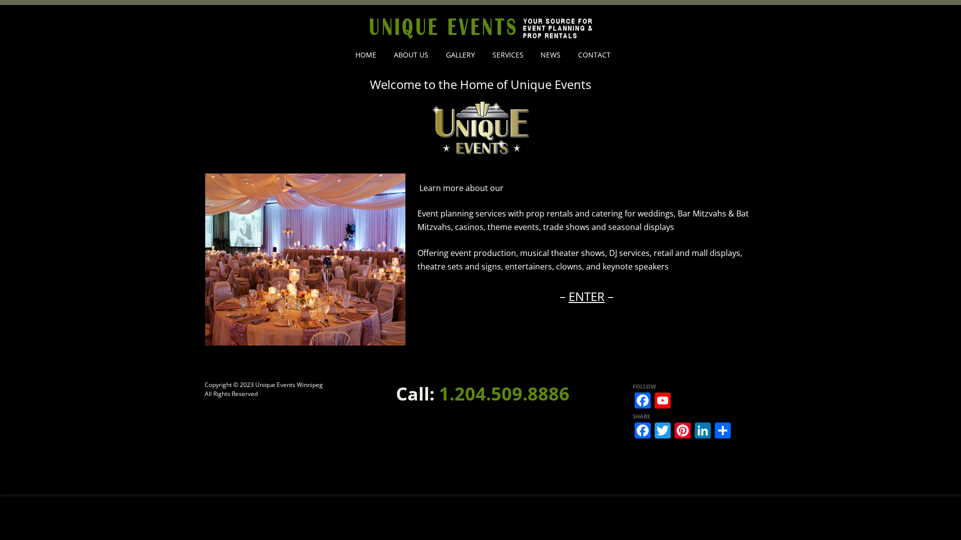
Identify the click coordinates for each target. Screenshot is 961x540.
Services (508, 55)
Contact (594, 55)
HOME (365, 55)
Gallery (460, 55)
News (551, 55)
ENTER (587, 296)
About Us (411, 55)
